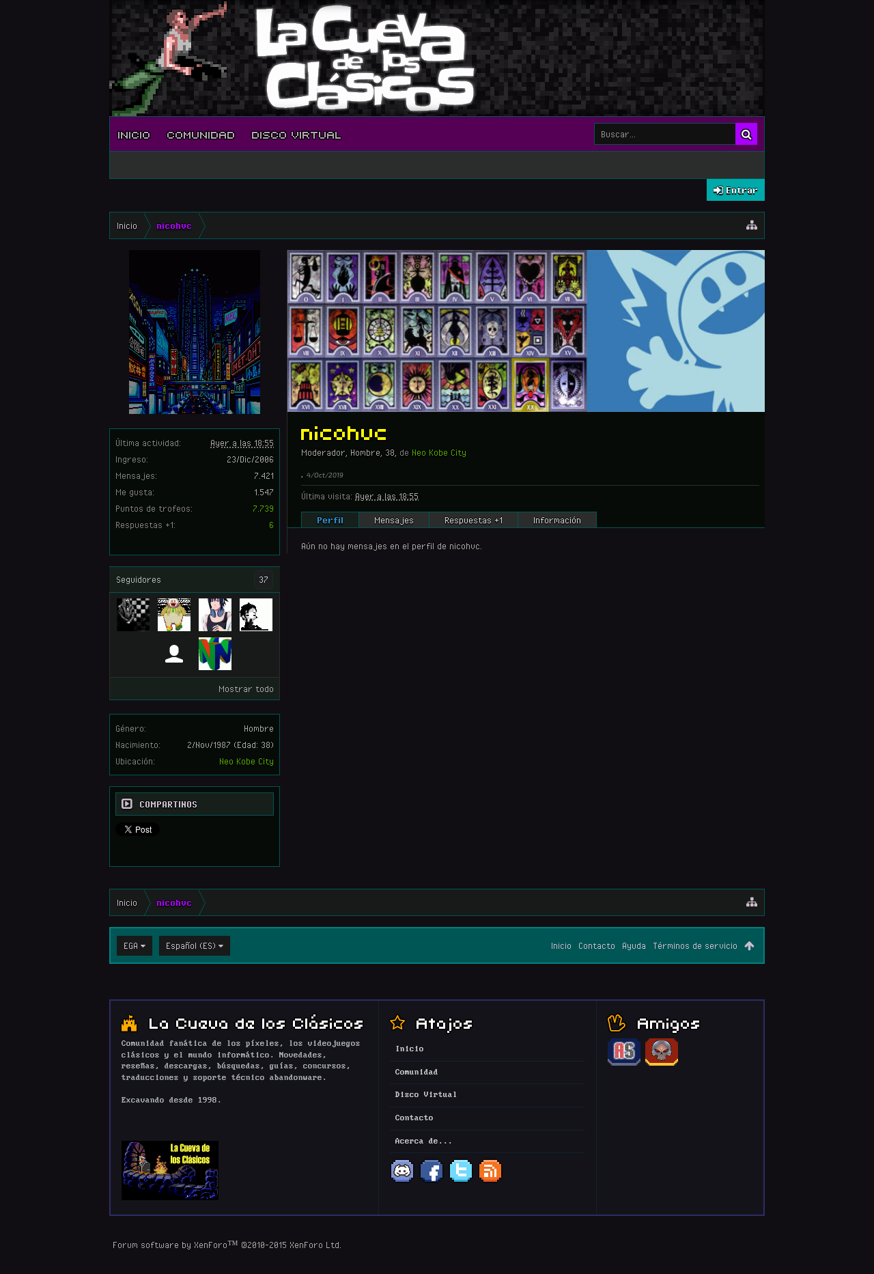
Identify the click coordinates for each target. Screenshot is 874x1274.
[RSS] (490, 1181)
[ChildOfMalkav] (133, 614)
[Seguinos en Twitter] (461, 1181)
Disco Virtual (297, 133)
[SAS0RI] (215, 614)
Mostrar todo (246, 688)
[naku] (174, 653)
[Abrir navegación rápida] (751, 225)
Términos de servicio (695, 945)
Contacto (596, 945)
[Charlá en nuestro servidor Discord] (402, 1181)
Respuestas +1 (474, 519)
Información (557, 519)
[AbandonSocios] (624, 1063)
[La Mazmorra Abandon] (661, 1063)
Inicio (134, 133)
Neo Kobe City (246, 761)
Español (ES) (191, 945)
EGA (131, 945)
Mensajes (394, 519)
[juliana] (256, 614)
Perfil (330, 519)
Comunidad (201, 133)
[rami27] (174, 614)
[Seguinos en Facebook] (431, 1181)
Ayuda (634, 945)
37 (263, 579)
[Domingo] (215, 653)
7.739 (263, 508)
